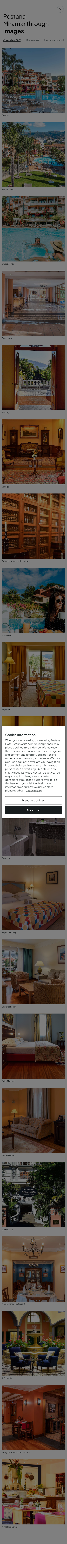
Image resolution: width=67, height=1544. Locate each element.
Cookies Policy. (34, 790)
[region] (33, 772)
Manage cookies (33, 800)
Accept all (33, 810)
